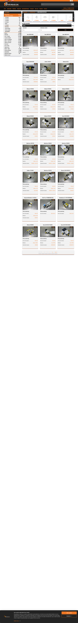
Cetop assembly (7, 29)
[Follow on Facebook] (70, 0)
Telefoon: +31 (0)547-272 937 (68, 8)
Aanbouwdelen (7, 51)
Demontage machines (8, 53)
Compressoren (7, 47)
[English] (7, 0)
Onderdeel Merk (43, 28)
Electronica (6, 44)
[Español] (10, 0)
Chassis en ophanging (8, 39)
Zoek (72, 4)
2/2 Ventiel (7, 25)
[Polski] (13, 0)
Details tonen (16, 620)
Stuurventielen (7, 14)
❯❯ (56, 252)
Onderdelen (7, 26)
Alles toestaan (69, 612)
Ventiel (6, 23)
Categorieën (7, 12)
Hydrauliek (6, 34)
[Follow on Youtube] (72, 0)
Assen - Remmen (7, 36)
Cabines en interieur (8, 42)
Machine (25, 28)
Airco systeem (7, 45)
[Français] (11, 0)
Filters (73, 25)
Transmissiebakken (8, 37)
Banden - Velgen (7, 48)
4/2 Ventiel (7, 18)
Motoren (6, 33)
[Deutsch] (8, 0)
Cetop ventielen (7, 28)
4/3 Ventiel (7, 20)
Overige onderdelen (8, 50)
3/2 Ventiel (7, 17)
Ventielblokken (7, 31)
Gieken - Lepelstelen (8, 40)
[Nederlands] (6, 0)
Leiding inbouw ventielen (9, 15)
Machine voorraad (7, 54)
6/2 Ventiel (7, 22)
